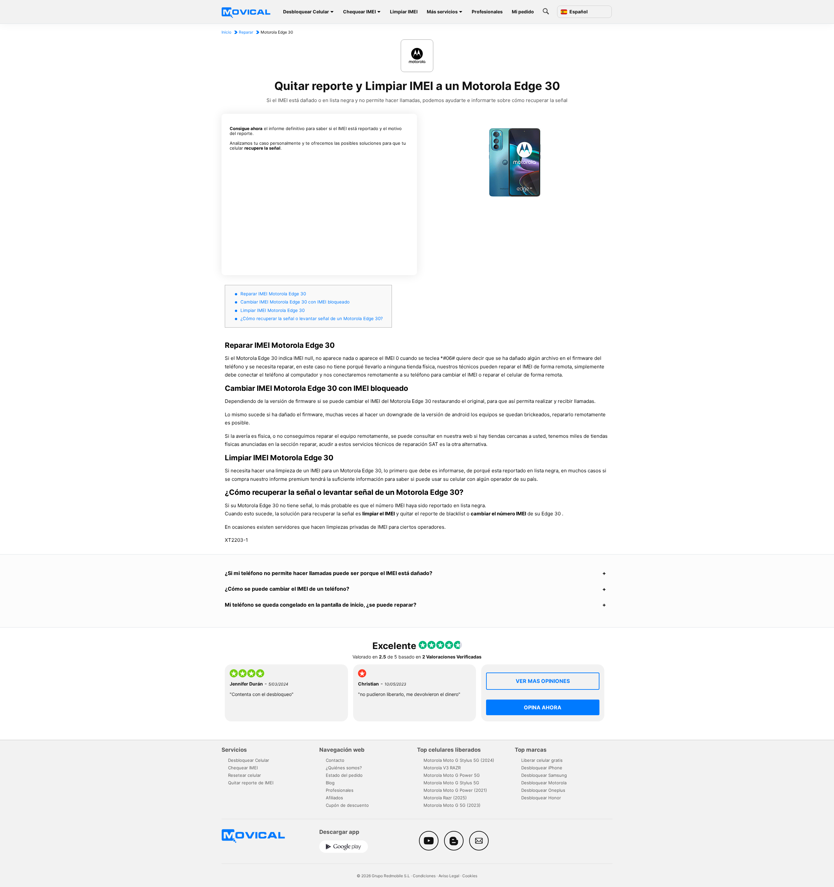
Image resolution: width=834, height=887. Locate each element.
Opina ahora (542, 707)
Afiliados (334, 797)
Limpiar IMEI (404, 11)
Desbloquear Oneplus (543, 790)
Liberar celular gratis (542, 760)
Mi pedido (523, 11)
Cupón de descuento (347, 805)
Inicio (226, 32)
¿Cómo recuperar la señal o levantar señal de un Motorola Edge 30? (311, 318)
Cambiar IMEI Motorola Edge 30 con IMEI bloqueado (295, 301)
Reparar (246, 32)
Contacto (335, 760)
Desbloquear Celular (306, 11)
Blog (330, 782)
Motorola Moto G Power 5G (452, 775)
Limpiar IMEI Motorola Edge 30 (272, 310)
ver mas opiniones (543, 681)
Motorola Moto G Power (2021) (455, 790)
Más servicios (442, 11)
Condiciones (424, 875)
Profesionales (487, 11)
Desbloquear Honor (541, 797)
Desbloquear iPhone (541, 767)
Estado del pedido (344, 775)
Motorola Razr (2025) (445, 797)
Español (578, 11)
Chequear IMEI (359, 11)
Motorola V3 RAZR (442, 767)
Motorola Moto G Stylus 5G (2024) (459, 760)
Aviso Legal (449, 875)
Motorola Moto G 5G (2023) (452, 805)
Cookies (469, 875)
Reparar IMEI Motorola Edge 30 (273, 293)
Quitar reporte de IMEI (250, 782)
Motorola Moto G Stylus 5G (451, 782)
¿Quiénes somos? (344, 767)
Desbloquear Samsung (544, 775)
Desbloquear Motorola (544, 782)
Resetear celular (244, 775)
